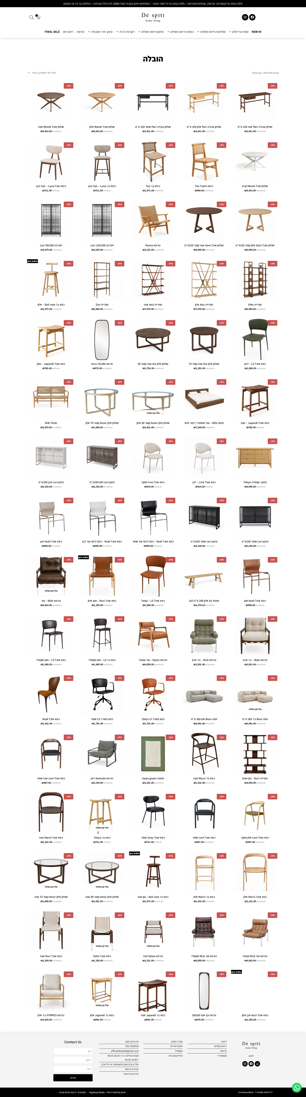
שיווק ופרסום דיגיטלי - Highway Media (107, 1092)
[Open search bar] (31, 17)
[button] (238, 32)
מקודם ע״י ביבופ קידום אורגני (72, 1092)
